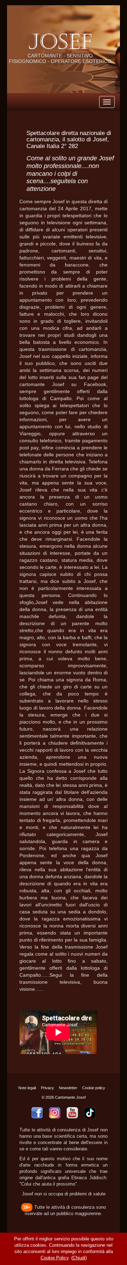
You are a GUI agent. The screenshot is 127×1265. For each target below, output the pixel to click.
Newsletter (68, 1088)
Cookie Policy (54, 1258)
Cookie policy (93, 1088)
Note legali (27, 1088)
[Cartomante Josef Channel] (72, 1112)
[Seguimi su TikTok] (90, 1112)
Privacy (47, 1088)
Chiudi (79, 1258)
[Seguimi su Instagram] (54, 1112)
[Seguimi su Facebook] (37, 1112)
